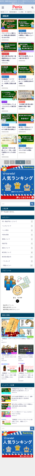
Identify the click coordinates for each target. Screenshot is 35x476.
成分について (17, 248)
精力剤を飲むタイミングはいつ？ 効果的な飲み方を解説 (26, 81)
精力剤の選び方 (13, 11)
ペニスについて (17, 226)
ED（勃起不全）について (17, 221)
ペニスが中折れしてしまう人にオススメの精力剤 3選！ (9, 106)
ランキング (17, 261)
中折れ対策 (17, 234)
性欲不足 (17, 243)
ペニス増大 (20, 11)
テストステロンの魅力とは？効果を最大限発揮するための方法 (9, 35)
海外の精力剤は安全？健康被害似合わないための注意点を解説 (9, 58)
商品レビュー (17, 265)
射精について (17, 239)
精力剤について (4, 11)
